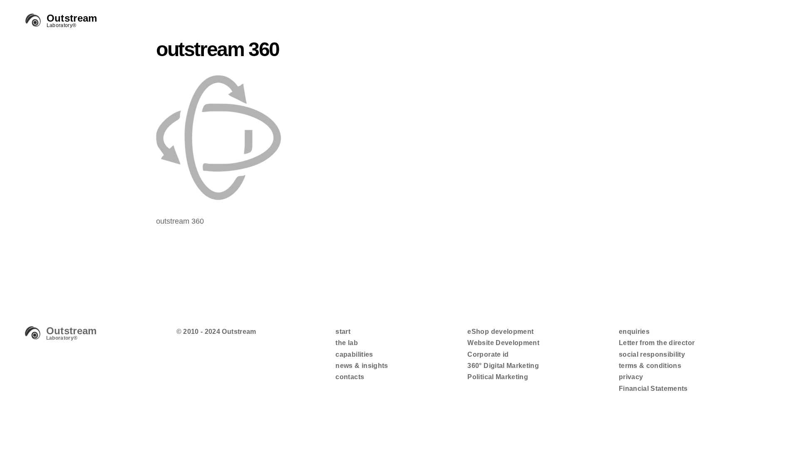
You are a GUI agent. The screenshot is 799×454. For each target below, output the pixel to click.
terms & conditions (650, 365)
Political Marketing (497, 376)
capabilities (354, 354)
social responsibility (652, 354)
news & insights (361, 365)
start (342, 331)
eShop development (500, 331)
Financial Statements (653, 388)
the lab (346, 342)
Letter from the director (657, 342)
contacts (349, 376)
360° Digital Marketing (503, 365)
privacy (631, 376)
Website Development (503, 342)
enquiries (634, 331)
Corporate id (488, 354)
